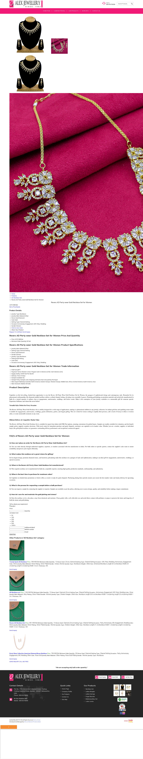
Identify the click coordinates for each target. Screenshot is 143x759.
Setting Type (15, 350)
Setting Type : (85, 562)
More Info (85, 11)
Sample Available (16, 378)
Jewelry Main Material (18, 348)
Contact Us (96, 11)
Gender (13, 354)
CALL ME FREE (23, 661)
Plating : (42, 564)
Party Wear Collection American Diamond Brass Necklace (28, 653)
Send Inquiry (26, 332)
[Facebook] (121, 714)
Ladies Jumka (90, 701)
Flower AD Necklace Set (17, 623)
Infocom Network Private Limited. (32, 721)
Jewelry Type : (73, 564)
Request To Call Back (15, 332)
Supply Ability (15, 374)
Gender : (57, 564)
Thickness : (43, 566)
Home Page (46, 11)
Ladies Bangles (90, 691)
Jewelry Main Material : (26, 564)
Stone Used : (66, 562)
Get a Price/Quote (14, 307)
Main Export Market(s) (18, 382)
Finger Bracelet (90, 696)
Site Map (64, 699)
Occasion (14, 362)
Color (12, 360)
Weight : (85, 564)
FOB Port (14, 370)
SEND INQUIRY (14, 661)
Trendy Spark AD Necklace (18, 562)
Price (12, 339)
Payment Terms (16, 372)
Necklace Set (90, 689)
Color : (13, 564)
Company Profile (59, 11)
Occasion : (113, 562)
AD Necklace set (14, 592)
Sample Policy (15, 380)
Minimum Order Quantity (18, 341)
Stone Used (15, 352)
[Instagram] (123, 714)
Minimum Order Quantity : (48, 562)
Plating (13, 358)
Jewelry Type (15, 356)
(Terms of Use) (36, 720)
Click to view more (17, 328)
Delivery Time (15, 376)
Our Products (73, 11)
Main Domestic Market (18, 384)
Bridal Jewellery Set (91, 699)
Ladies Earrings (90, 694)
